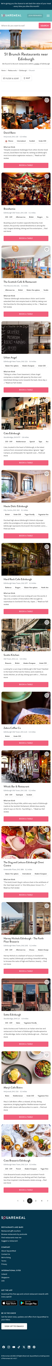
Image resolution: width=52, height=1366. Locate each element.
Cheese (31, 950)
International (21, 141)
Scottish (32, 141)
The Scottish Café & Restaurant (20, 282)
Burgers (40, 217)
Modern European (28, 366)
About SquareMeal (8, 1251)
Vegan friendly (30, 514)
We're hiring (6, 1257)
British (31, 217)
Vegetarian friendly (30, 1023)
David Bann (10, 133)
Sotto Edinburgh (12, 1015)
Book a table (26, 165)
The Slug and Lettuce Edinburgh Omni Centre (24, 863)
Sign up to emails (14, 1326)
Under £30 (42, 141)
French (18, 1169)
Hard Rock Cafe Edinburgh (18, 579)
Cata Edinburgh (12, 433)
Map (28, 78)
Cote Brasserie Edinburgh (17, 1160)
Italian (18, 1023)
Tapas (40, 441)
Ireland (4, 1274)
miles (36, 64)
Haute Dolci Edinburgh (16, 506)
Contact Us (5, 1254)
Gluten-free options (33, 290)
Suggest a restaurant (9, 1241)
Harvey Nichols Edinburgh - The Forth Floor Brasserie (24, 940)
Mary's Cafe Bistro (13, 1087)
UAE (3, 1281)
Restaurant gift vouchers (11, 1231)
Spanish (32, 441)
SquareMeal (11, 15)
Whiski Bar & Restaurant (16, 786)
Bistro (7, 1096)
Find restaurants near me (11, 1237)
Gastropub (19, 795)
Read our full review (14, 383)
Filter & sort (12, 78)
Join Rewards (35, 15)
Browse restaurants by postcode (14, 1234)
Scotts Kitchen (11, 655)
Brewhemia (9, 209)
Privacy (4, 1264)
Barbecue (8, 587)
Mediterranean (21, 441)
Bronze (10, 141)
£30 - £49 (8, 217)
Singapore (5, 1277)
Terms (3, 1261)
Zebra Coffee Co (12, 728)
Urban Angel (10, 357)
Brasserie (8, 663)
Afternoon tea (20, 217)
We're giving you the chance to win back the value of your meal (26, 4)
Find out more (9, 528)
